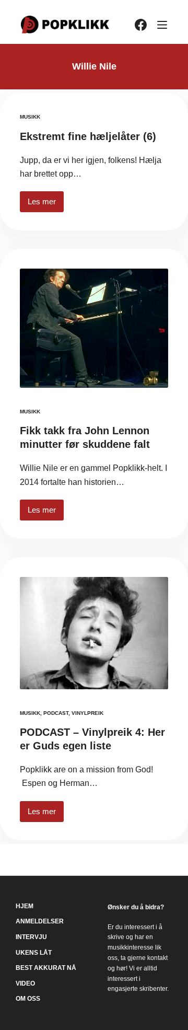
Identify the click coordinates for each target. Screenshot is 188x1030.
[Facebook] (141, 25)
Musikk (30, 117)
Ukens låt (34, 952)
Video (25, 983)
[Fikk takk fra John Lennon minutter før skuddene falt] (94, 328)
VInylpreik (87, 713)
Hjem (24, 906)
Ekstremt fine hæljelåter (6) (88, 136)
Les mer (46, 204)
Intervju (31, 937)
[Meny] (162, 25)
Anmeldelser (40, 921)
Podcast (55, 713)
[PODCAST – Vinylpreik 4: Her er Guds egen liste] (94, 633)
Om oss (28, 998)
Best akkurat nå (46, 967)
